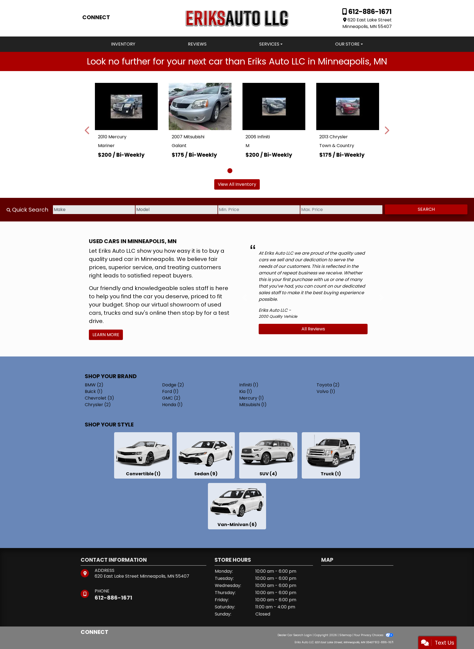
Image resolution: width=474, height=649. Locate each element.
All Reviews (313, 329)
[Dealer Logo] (237, 18)
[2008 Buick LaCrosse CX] (201, 103)
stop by (192, 313)
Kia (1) (245, 391)
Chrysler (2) (98, 404)
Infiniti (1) (248, 385)
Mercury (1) (251, 398)
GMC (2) (171, 398)
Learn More (105, 334)
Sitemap (345, 635)
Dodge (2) (173, 385)
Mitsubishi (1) (253, 404)
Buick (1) (94, 391)
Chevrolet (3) (99, 398)
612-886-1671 (369, 11)
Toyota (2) (328, 385)
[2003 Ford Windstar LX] (275, 102)
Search (426, 209)
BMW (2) (94, 385)
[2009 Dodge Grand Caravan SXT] (127, 102)
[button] (87, 130)
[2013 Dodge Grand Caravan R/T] (349, 102)
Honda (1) (172, 404)
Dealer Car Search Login (295, 635)
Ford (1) (170, 391)
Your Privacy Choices (369, 635)
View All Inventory (237, 184)
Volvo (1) (326, 391)
